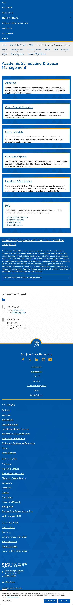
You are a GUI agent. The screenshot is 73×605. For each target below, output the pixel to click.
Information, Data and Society (16, 433)
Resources (65, 50)
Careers (5, 492)
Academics (7, 8)
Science (5, 448)
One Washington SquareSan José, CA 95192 (14, 572)
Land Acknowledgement (36, 386)
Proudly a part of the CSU (12, 588)
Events (4, 54)
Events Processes (14, 222)
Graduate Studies (10, 424)
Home (4, 45)
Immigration (7, 506)
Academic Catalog (10, 468)
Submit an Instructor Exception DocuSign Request (23, 278)
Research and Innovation (15, 23)
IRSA (56, 50)
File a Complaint (9, 546)
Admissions (7, 13)
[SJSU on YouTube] (50, 359)
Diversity (36, 381)
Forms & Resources (14, 225)
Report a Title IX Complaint (15, 551)
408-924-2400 (18, 310)
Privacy (36, 390)
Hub (7, 205)
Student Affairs (10, 18)
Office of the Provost (18, 45)
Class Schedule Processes (17, 217)
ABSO (31, 45)
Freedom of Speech (11, 501)
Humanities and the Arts (13, 438)
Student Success (34, 50)
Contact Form (8, 527)
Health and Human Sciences (15, 429)
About (5, 39)
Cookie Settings (36, 395)
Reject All (64, 601)
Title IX (37, 376)
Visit (4, 2)
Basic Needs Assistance (13, 473)
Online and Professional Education (18, 443)
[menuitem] (4, 50)
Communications (17, 54)
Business (6, 410)
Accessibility (36, 367)
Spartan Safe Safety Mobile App (17, 511)
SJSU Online (7, 33)
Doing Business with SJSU (14, 536)
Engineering (7, 419)
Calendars (6, 487)
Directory (6, 532)
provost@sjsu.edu (19, 313)
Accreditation (36, 371)
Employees (7, 497)
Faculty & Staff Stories (37, 54)
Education (6, 414)
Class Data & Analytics (19, 107)
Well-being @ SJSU (11, 516)
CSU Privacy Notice (13, 597)
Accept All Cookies (50, 601)
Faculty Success (17, 50)
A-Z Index (6, 464)
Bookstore (7, 482)
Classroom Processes (15, 220)
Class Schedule (14, 132)
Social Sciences (9, 452)
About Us (10, 83)
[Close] (70, 593)
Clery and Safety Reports (14, 478)
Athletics (7, 28)
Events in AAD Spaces (18, 181)
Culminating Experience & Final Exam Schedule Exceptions (33, 242)
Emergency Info (9, 541)
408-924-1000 (10, 576)
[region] (36, 597)
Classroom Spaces (16, 156)
